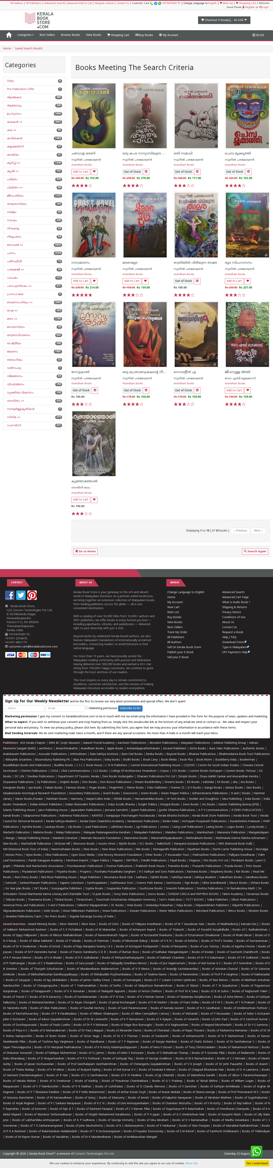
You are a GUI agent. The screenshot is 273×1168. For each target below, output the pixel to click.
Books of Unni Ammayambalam (128, 1103)
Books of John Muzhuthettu (84, 1126)
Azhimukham (78, 754)
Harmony (77, 799)
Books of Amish (138, 1098)
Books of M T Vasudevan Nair (184, 924)
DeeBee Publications (41, 776)
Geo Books (253, 788)
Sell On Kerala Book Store (184, 647)
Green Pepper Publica (175, 793)
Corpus (164, 771)
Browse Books (70, 35)
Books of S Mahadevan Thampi (167, 1053)
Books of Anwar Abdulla (164, 1092)
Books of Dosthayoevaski (20, 1025)
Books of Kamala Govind (166, 1008)
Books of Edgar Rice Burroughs (131, 1025)
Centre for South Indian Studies (218, 765)
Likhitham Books (122, 827)
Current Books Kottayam (205, 771)
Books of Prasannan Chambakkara (125, 1081)
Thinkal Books (63, 900)
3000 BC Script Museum (64, 743)
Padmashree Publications (208, 855)
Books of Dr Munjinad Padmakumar (57, 1047)
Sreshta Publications (210, 888)
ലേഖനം (12, 351)
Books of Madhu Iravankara (230, 1120)
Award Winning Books (42, 924)
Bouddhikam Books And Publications (27, 765)
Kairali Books (11, 816)
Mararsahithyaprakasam (166, 838)
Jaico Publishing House (53, 810)
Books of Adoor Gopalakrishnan (50, 1019)
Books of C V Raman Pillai (133, 1109)
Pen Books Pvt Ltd (215, 860)
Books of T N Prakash (240, 1002)
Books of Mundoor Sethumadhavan (48, 1114)
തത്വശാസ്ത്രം (16, 204)
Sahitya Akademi (205, 877)
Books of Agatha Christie (238, 946)
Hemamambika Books (149, 799)
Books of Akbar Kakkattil (36, 941)
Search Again (256, 551)
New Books (93, 35)
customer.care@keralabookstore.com (33, 647)
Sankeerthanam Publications (38, 883)
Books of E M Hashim (152, 1002)
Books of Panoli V (14, 997)
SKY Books (41, 888)
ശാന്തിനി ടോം (81, 487)
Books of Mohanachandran (37, 1002)
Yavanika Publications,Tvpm (23, 916)
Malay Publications (68, 832)
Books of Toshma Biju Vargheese (51, 1042)
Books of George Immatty (116, 1120)
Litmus (164, 827)
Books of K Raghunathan (171, 1025)
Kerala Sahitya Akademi (61, 821)
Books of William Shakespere (99, 1014)
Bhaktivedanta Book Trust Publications (244, 754)
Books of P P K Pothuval (83, 1058)
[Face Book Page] (10, 599)
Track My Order (177, 632)
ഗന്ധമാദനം (80, 263)
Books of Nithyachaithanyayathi (123, 958)
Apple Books (115, 748)
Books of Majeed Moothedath (211, 1025)
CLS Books (100, 771)
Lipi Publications (146, 827)
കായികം (12, 155)
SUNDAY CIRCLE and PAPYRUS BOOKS (193, 894)
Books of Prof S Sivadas (217, 941)
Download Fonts (233, 642)
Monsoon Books (84, 844)
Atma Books (198, 748)
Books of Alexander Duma (124, 1030)
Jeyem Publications (143, 810)
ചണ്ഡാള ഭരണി (83, 154)
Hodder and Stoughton (204, 799)
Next (258, 530)
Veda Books (134, 905)
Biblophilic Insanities (18, 760)
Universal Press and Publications (24, 905)
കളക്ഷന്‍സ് (15, 146)
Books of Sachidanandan (81, 997)
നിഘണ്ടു (12, 228)
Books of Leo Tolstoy (204, 946)
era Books (247, 782)
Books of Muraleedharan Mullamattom (93, 969)
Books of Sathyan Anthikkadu (220, 1086)
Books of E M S (212, 1002)
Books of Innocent (34, 1109)
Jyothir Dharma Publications (177, 810)
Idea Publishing (232, 799)
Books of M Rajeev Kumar (22, 1137)
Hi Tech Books (176, 799)
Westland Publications (211, 911)
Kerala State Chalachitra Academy (102, 821)
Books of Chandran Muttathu (171, 1103)
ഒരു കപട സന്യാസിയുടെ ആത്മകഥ (150, 154)
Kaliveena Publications (74, 816)
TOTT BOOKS (194, 900)
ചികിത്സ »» (14, 187)
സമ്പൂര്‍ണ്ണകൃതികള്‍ (20, 409)
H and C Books (240, 793)
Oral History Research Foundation (120, 855)
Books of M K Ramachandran (194, 1058)
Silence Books (238, 883)
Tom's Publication (170, 900)
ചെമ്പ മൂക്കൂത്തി (238, 154)
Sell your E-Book (178, 657)
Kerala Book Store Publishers (211, 816)
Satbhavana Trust (121, 883)
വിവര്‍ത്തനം (15, 384)
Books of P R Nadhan (76, 1086)
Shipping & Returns (234, 607)
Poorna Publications (119, 866)
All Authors (16, 3)
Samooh (10, 883)
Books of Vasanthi (187, 1019)
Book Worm (204, 760)
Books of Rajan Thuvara (188, 1030)
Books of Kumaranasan (251, 941)
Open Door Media (83, 855)
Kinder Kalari (171, 821)
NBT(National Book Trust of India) (25, 849)
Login (265, 7)
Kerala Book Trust (245, 816)
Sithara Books (260, 883)
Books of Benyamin (174, 946)
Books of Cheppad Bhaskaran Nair (201, 1070)
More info (192, 1163)
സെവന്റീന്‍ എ (185, 372)
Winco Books (236, 911)
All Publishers (33, 3)
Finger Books (97, 788)
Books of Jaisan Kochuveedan (34, 1064)
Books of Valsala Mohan (19, 1081)
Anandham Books (81, 165)
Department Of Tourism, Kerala (78, 776)
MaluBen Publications (179, 832)
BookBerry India (225, 760)
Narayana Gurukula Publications (194, 844)
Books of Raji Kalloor (238, 1103)
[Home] (8, 35)
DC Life (19, 776)
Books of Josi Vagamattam (167, 963)
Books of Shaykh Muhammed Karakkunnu (103, 1114)
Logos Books (235, 827)
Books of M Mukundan (101, 930)
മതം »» (11, 319)
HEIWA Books (123, 799)
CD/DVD (189, 765)
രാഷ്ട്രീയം (13, 343)
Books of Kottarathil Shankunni (151, 935)
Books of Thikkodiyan (256, 1131)
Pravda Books (233, 866)
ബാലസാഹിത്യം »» (19, 302)
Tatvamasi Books (257, 894)
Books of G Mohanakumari (48, 1030)
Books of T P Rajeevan (123, 1042)
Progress (85, 872)
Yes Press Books (55, 916)
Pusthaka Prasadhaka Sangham (115, 872)
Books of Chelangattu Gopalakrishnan (145, 1064)
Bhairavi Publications (202, 754)
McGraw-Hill (62, 844)
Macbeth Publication (16, 832)
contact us (213, 722)
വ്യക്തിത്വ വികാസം (20, 392)
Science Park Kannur (149, 883)
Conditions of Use (233, 617)
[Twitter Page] (21, 599)
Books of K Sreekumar (55, 1081)
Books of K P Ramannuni (127, 1019)
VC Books (117, 905)
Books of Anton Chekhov (145, 991)
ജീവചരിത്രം (15, 196)
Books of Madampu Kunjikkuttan (189, 997)
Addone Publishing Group (229, 743)
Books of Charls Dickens (197, 1042)
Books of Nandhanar (91, 1042)
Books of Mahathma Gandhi (196, 1075)
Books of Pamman (96, 941)
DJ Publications (47, 782)
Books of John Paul (214, 1019)
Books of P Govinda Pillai (208, 1053)
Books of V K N (161, 941)
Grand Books (111, 793)
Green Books (149, 793)
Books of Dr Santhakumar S (235, 1042)
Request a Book (104, 3)
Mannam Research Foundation (101, 838)
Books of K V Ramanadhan (190, 1120)
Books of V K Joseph (188, 1064)
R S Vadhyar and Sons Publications (161, 872)
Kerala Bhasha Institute (173, 816)
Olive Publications (56, 855)
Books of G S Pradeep (167, 1081)
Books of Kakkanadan (255, 974)
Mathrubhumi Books (199, 838)
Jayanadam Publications (86, 810)
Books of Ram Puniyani (194, 1126)
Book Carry (150, 760)
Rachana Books (197, 872)
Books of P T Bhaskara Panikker (38, 1092)
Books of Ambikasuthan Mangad (135, 1137)
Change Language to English (185, 592)
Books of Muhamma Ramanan (227, 1030)
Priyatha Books (67, 872)
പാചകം (12, 278)
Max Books (10, 844)
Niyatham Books (198, 849)
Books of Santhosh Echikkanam (217, 1131)
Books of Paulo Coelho (55, 1025)
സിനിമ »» (13, 417)
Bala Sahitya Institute (104, 754)
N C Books (146, 844)
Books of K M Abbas (51, 1070)
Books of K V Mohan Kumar (145, 997)
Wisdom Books (258, 911)
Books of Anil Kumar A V (204, 963)
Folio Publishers (157, 788)
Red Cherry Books (26, 877)
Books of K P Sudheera (79, 1120)
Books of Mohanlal (184, 1014)
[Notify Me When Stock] (146, 172)
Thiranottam (84, 900)
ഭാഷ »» (12, 310)
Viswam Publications (143, 911)
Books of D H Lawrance (242, 1070)
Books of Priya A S (15, 1030)
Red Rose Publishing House (59, 877)
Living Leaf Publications (187, 827)
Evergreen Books (14, 788)
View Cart (173, 607)
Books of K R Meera (135, 969)
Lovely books (255, 827)
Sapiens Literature (72, 883)
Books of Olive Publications (48, 1008)
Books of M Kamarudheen (54, 1098)
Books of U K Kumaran (69, 991)
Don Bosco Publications (116, 782)
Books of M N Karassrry (45, 997)
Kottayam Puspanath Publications (204, 821)
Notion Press (14, 855)
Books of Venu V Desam (156, 1047)
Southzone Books (151, 888)
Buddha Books (63, 765)
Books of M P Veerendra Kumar (36, 952)
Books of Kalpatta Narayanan (172, 1098)
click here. (90, 728)
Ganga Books (213, 788)
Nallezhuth (164, 844)
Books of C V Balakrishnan (45, 963)
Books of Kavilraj (86, 1081)
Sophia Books (94, 888)
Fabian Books (54, 788)
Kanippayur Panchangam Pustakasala (130, 816)
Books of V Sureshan (183, 1086)
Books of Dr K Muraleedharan (91, 1137)
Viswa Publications (114, 911)
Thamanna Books (39, 900)
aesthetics (46, 748)
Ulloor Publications (243, 900)
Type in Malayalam (234, 647)
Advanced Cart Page (235, 597)
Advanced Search (54, 3)
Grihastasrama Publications (210, 793)
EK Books (223, 782)
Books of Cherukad (156, 1030)
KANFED (97, 816)
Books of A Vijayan (159, 1019)
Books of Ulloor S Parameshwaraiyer (243, 1075)
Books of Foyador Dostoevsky (143, 1131)
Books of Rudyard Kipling (84, 1070)
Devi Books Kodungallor (118, 776)
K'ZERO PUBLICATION (246, 810)
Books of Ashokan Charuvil (220, 969)
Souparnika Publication (121, 888)
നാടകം (11, 220)
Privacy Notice (231, 612)
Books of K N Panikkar (126, 1075)
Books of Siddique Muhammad (56, 1053)
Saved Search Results (29, 48)
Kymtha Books (31, 827)
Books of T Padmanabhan (78, 986)
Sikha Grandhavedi (214, 883)
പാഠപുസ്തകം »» (19, 286)
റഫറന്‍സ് (13, 425)
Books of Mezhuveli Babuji (129, 941)
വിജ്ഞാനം (14, 376)
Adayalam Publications (195, 743)
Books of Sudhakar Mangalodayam (165, 952)
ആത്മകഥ (13, 97)
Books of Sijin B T (62, 1109)
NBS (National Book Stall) (235, 844)
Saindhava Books (256, 877)
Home (7, 48)
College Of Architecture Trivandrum (133, 771)
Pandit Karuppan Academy (45, 860)
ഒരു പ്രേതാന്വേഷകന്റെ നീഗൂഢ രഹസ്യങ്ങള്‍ (157, 372)
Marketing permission (102, 708)
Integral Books (170, 804)
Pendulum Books (242, 860)
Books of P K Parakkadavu (59, 1014)
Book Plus (186, 760)
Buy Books (145, 35)
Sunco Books (156, 894)
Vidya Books (184, 905)
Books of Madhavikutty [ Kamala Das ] (232, 924)
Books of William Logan (237, 1081)
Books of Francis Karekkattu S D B (83, 952)
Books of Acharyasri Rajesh (138, 930)
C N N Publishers (116, 765)
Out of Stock (132, 172)
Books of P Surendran (238, 963)
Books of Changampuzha (40, 986)
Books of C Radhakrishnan (249, 930)
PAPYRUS (132, 860)
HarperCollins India (98, 799)
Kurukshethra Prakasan (245, 821)
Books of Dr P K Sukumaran (206, 958)
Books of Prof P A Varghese (219, 974)
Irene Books (191, 804)
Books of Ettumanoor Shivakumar (197, 935)
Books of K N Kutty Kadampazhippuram (111, 1047)
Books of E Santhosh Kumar (249, 1019)
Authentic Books (253, 748)
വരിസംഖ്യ (13, 368)
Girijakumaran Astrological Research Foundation (34, 793)
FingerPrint (116, 788)
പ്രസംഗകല (14, 294)
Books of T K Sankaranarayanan (42, 1126)
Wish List (227, 3)
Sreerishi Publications (179, 888)
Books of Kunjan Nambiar (160, 1042)
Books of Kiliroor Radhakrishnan (61, 935)
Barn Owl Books (132, 754)
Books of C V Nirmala (231, 1058)
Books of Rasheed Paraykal (95, 1109)
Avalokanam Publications (19, 754)
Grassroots (130, 793)
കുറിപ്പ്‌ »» (13, 163)
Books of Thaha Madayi (18, 1070)
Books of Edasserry (112, 1098)
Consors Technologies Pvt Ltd (94, 1154)
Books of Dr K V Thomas (120, 1036)
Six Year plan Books (18, 888)
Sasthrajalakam (97, 883)
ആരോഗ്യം (14, 105)
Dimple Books (187, 776)
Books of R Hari (57, 1075)
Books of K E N (94, 1103)
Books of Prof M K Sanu (181, 991)
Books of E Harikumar (161, 1126)
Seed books (173, 883)
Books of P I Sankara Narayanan (59, 1103)
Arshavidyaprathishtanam (143, 748)
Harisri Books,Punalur (29, 799)
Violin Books (52, 911)
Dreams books (174, 782)
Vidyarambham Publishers (212, 905)
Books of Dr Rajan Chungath (77, 1002)
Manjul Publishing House (34, 838)
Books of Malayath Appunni (106, 991)
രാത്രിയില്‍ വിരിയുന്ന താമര (195, 263)
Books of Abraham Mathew (213, 1098)
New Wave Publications (117, 849)
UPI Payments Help (234, 652)
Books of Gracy (85, 1098)
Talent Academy (232, 894)
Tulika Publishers (217, 900)
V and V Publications (61, 905)
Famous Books (76, 788)
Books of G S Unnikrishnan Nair (184, 1114)
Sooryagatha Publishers (66, 888)
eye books (35, 788)
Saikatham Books (230, 877)
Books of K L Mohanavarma (124, 1126)
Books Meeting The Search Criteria (134, 68)
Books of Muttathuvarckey (20, 1014)
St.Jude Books (101, 894)
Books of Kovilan (203, 952)
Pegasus (194, 860)
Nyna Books (34, 855)
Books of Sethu (110, 986)
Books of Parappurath (36, 991)
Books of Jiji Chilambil (159, 1075)
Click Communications (75, 771)
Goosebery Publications (84, 793)
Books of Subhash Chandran (165, 958)
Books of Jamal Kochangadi (117, 1002)
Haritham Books (57, 799)
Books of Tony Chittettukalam (195, 1047)
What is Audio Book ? (236, 602)
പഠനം (11, 253)
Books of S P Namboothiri (40, 1086)
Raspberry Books (221, 872)
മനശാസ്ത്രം (15, 327)
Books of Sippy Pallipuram (20, 935)
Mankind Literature (65, 838)
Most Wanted (69, 924)
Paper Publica (100, 860)
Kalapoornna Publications (39, 816)
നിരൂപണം (13, 237)
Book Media (169, 760)
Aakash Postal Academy (99, 743)
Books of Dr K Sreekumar (19, 946)
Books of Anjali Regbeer (19, 1103)
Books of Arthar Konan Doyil (127, 1092)
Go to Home (87, 551)
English (212, 3)
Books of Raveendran (184, 974)
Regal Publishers (90, 877)
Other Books (153, 855)
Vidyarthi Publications (246, 905)
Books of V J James (91, 1053)
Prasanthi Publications (206, 866)
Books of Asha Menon (228, 997)
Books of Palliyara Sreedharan (141, 924)
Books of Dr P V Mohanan (91, 1025)
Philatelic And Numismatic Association (39, 866)
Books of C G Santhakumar (89, 1075)
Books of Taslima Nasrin (151, 974)
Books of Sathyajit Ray (118, 1058)
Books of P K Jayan (147, 1114)
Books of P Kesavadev (216, 1014)
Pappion (117, 860)
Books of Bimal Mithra (202, 1081)
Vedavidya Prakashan (159, 905)
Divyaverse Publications (18, 782)
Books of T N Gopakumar (219, 986)
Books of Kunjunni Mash (224, 1114)
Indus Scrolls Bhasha (121, 804)
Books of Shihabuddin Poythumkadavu (106, 974)
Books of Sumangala (127, 980)
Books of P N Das (112, 997)
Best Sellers (47, 35)
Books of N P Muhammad (226, 1036)
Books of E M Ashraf (180, 1131)
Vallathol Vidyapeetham (92, 905)
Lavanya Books (55, 827)
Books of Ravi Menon (213, 980)
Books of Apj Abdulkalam (50, 980)
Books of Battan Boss (124, 952)
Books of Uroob (50, 946)
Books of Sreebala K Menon (157, 1070)
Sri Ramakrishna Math (240, 888)
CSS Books (179, 771)
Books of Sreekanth (155, 1036)
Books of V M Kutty (207, 1103)
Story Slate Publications (129, 894)
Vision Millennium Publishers (81, 911)
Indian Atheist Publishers (46, 804)
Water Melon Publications (176, 911)
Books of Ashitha (186, 941)
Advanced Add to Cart (79, 3)
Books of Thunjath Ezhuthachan (42, 969)
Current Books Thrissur (241, 771)
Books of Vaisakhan (56, 1137)
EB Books (193, 782)
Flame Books (135, 788)
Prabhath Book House (150, 866)
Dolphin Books (69, 782)
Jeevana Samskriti (116, 810)
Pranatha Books (178, 866)
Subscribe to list (130, 708)
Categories (24, 35)
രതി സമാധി (183, 154)
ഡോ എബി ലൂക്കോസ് (240, 378)
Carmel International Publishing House (155, 765)
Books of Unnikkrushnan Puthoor (246, 1008)
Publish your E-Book (180, 652)
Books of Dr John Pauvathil (224, 1064)
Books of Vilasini (187, 986)
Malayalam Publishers (148, 832)
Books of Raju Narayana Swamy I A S (88, 946)
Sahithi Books (159, 877)
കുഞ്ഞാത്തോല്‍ (84, 481)
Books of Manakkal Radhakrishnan (235, 1126)
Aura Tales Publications (224, 748)
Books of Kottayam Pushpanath (137, 946)
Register (250, 7)
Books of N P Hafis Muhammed (84, 1092)
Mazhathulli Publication (36, 844)
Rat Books (243, 872)
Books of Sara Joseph (80, 963)
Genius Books (234, 788)
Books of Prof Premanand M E (238, 1092)
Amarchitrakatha (67, 748)
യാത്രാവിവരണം (18, 335)
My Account (170, 35)
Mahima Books (43, 832)
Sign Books (191, 883)
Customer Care (156, 3)
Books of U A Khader (48, 958)
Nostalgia (262, 849)
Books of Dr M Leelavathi (91, 1019)
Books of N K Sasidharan (203, 1008)
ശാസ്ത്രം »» (15, 401)
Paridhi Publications (154, 860)
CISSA (54, 771)
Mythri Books (127, 844)
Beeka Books (154, 754)
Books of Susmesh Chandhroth (237, 952)
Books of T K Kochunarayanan (100, 1131)
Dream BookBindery (148, 782)
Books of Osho (109, 924)
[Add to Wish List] (94, 172)
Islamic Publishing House (19, 810)
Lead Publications (96, 827)
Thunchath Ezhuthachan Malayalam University (126, 900)
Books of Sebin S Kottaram (126, 1053)
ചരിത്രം (12, 179)
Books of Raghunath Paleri (250, 991)
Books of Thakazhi (171, 930)
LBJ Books (74, 827)
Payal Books (178, 860)
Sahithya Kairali (181, 877)
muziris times (107, 844)
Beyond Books (176, 754)
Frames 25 (177, 788)
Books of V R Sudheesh (243, 958)
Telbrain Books (15, 900)
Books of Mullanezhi (241, 1053)
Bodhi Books (131, 760)
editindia (208, 782)
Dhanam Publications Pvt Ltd (156, 776)
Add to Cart (80, 172)
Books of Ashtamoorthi (188, 1036)
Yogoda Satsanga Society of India (91, 916)
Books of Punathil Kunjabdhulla (208, 930)
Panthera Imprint (77, 860)
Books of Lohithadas (109, 1086)
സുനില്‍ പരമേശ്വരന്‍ (86, 160)
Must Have (88, 924)
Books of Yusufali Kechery (87, 1008)
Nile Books (143, 849)
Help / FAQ (229, 637)
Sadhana (141, 877)
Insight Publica (147, 804)
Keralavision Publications (143, 821)
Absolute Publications (163, 743)
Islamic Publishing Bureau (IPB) (238, 804)
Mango (10, 838)
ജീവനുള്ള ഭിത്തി (237, 372)
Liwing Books (214, 827)
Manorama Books (136, 838)
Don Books (89, 782)
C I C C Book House (89, 765)
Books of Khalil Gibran (237, 935)
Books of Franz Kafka (184, 1002)
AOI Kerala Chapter (32, 743)
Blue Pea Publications (87, 760)
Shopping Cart (247, 3)
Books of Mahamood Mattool (238, 1047)
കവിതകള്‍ (14, 138)
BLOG (259, 35)
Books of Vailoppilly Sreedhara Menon (122, 963)
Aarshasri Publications (132, 743)
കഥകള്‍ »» (14, 122)
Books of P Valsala (68, 941)
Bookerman (247, 760)
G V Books (194, 788)
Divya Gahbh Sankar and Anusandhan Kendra (229, 776)
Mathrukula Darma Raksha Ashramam (240, 838)
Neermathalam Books (65, 849)
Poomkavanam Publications (85, 866)
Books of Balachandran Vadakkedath (53, 1131)
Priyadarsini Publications (37, 872)
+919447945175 (171, 3)
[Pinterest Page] (32, 599)
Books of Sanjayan (18, 980)
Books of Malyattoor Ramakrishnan (148, 986)
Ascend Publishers (174, 748)
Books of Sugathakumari (251, 1098)
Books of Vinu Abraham (153, 1120)
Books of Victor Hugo (84, 1036)
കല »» (11, 130)
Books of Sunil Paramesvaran (127, 1008)
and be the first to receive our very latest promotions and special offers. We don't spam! (95, 701)
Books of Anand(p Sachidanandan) (175, 969)
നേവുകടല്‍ (80, 372)
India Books (252, 799)
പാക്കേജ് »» (15, 269)
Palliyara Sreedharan (242, 855)
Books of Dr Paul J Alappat (86, 1030)
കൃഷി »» (12, 171)
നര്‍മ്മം (11, 212)
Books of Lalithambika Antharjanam (36, 1120)
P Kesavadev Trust (177, 855)
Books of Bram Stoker (51, 1036)
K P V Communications (213, 810)
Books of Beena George (199, 1092)
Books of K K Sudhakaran (82, 958)
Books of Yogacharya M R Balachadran (178, 1109)
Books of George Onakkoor (154, 1058)
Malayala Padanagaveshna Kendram (107, 832)
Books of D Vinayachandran (46, 1058)
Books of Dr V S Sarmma (251, 1025)
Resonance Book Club (118, 877)
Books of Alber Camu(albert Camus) (145, 1014)
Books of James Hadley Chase (90, 980)
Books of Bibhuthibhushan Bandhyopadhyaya (48, 974)
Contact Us (123, 3)
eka (235, 782)
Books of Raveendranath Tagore (106, 935)
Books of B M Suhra (214, 991)
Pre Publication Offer (20, 89)
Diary (10, 81)
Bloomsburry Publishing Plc (52, 760)
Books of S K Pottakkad (66, 930)
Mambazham (205, 832)
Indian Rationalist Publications (85, 804)
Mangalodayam (259, 832)
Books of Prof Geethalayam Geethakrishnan (87, 1064)
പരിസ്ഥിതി (14, 261)
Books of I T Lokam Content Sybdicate (170, 980)
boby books (112, 760)
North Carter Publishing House (232, 849)
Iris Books (208, 804)
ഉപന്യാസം (13, 114)
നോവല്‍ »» (14, 245)
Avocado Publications (53, 754)
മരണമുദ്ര (130, 263)
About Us (228, 622)
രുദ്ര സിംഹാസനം (238, 263)
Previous (240, 530)
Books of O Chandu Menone (146, 1086)
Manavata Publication (231, 832)
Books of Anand (256, 1064)
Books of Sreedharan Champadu (228, 1109)
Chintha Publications (34, 771)
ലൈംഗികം (14, 360)
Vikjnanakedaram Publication (21, 911)
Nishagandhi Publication (168, 849)
